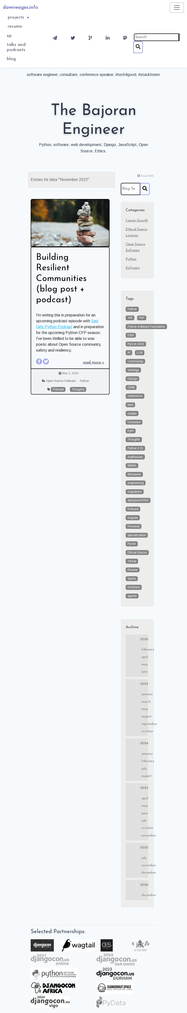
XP (9, 35)
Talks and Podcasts (16, 47)
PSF (141, 318)
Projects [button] (17, 17)
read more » (93, 363)
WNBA (132, 465)
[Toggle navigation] (176, 7)
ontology (133, 370)
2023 (144, 788)
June (144, 672)
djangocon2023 (138, 500)
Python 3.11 (135, 448)
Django (132, 378)
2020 (144, 885)
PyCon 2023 (136, 344)
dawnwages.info (20, 7)
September (144, 724)
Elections (134, 587)
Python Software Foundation (146, 326)
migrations (135, 491)
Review (133, 570)
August (144, 716)
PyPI (131, 431)
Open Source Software (61, 381)
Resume (15, 26)
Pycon (132, 543)
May (144, 664)
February (144, 649)
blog (11, 59)
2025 (144, 684)
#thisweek (134, 474)
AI (129, 352)
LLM (139, 352)
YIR (130, 318)
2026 (144, 639)
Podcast (58, 389)
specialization (137, 535)
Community (135, 361)
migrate (133, 518)
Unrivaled (134, 422)
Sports (132, 578)
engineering (136, 483)
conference (135, 396)
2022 (144, 847)
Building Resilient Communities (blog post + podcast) (61, 278)
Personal (134, 526)
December (144, 873)
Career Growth (137, 220)
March (144, 702)
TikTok (132, 561)
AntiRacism (135, 457)
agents (132, 596)
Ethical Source (137, 552)
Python (84, 381)
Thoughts (78, 389)
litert (130, 405)
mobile (132, 413)
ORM (131, 387)
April (144, 657)
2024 (144, 743)
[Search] (138, 47)
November (144, 835)
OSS (131, 335)
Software (133, 268)
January (144, 694)
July (144, 769)
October (144, 731)
